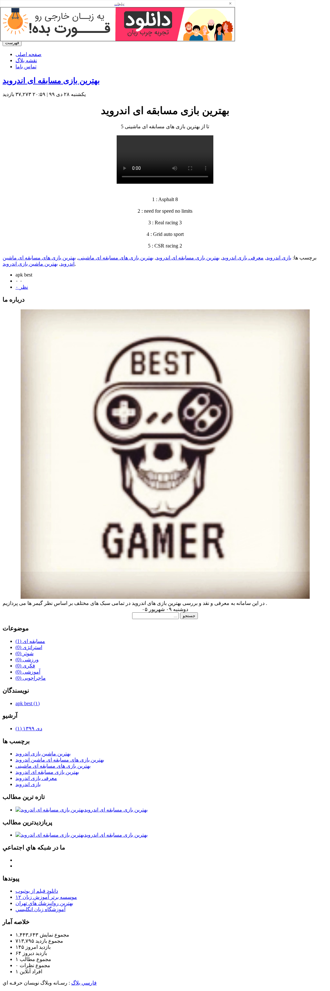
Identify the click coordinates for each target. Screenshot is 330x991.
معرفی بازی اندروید (243, 257)
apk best (27, 703)
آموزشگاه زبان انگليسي (40, 909)
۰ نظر (21, 287)
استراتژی (28, 647)
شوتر (24, 653)
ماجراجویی (30, 678)
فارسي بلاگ (84, 983)
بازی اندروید (278, 257)
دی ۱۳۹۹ (28, 728)
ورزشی (27, 659)
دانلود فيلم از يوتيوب (36, 891)
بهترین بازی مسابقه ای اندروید (51, 80)
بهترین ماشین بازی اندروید (30, 264)
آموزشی (27, 672)
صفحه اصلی (28, 54)
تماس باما (25, 66)
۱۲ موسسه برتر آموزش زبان (46, 897)
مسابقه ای (30, 641)
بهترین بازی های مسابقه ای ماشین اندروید (59, 760)
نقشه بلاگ (26, 60)
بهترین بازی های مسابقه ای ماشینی (115, 257)
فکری (25, 665)
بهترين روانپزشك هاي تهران (44, 903)
